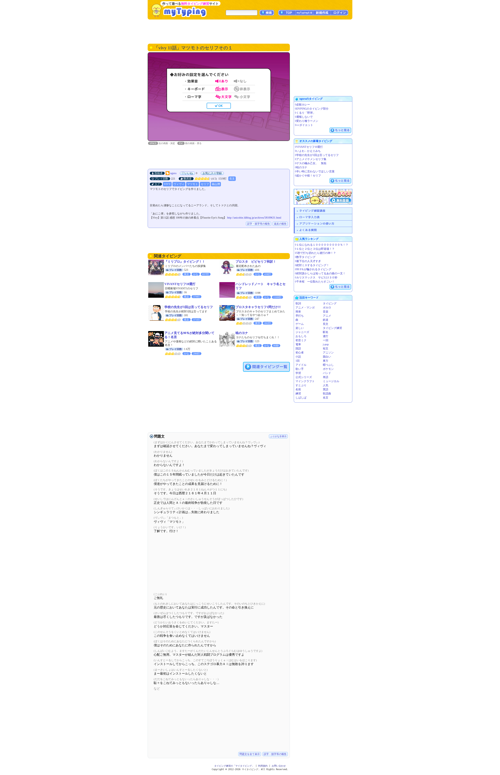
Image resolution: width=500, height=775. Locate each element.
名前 (298, 389)
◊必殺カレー (302, 104)
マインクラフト (305, 381)
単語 (325, 377)
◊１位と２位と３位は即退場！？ (315, 248)
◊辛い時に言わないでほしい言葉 (315, 171)
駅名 (325, 332)
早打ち (300, 315)
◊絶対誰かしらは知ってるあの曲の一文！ (320, 273)
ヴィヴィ (178, 184)
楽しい (300, 328)
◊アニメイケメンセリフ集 (310, 159)
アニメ (327, 315)
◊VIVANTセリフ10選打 (309, 146)
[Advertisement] (250, 31)
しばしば (301, 397)
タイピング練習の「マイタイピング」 (234, 765)
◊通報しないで (304, 116)
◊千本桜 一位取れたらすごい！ (315, 281)
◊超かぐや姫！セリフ (308, 175)
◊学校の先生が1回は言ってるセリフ (317, 155)
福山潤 (216, 184)
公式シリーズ (304, 377)
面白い (327, 356)
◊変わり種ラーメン (306, 121)
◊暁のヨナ (301, 167)
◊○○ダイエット (304, 125)
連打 (325, 336)
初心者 (300, 352)
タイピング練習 (332, 328)
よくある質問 (308, 230)
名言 (325, 397)
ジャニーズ (302, 332)
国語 (298, 348)
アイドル (301, 364)
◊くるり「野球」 (305, 112)
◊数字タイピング (305, 257)
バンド (327, 373)
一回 (325, 340)
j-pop (326, 344)
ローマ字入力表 (309, 217)
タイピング (330, 303)
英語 (325, 389)
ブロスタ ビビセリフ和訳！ (256, 261)
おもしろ (301, 336)
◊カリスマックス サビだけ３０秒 (316, 277)
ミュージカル (331, 381)
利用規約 (263, 765)
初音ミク (301, 340)
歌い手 (300, 369)
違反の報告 (280, 223)
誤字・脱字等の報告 (258, 223)
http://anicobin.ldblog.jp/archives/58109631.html (254, 217)
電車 (298, 344)
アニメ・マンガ (305, 307)
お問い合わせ (279, 765)
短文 (325, 348)
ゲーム (300, 323)
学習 (298, 373)
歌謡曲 (327, 393)
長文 (232, 178)
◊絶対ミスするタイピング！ (312, 265)
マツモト (192, 184)
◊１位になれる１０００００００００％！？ (321, 244)
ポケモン (328, 369)
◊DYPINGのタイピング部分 (312, 108)
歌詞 (298, 303)
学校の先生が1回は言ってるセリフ (188, 307)
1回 (298, 360)
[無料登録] (323, 197)
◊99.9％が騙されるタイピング (313, 269)
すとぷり (301, 385)
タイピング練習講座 (312, 211)
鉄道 (325, 319)
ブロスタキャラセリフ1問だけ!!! (258, 307)
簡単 (298, 311)
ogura (173, 173)
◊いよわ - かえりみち (308, 151)
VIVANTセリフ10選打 (180, 284)
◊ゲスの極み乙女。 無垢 (310, 163)
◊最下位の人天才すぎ (308, 261)
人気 (325, 385)
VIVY (167, 184)
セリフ (205, 184)
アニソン (328, 352)
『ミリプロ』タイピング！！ (184, 261)
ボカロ (327, 307)
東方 (325, 360)
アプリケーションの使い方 (316, 223)
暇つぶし (328, 364)
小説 (298, 356)
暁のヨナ (242, 333)
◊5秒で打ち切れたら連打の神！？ (315, 253)
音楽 (325, 311)
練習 (298, 393)
